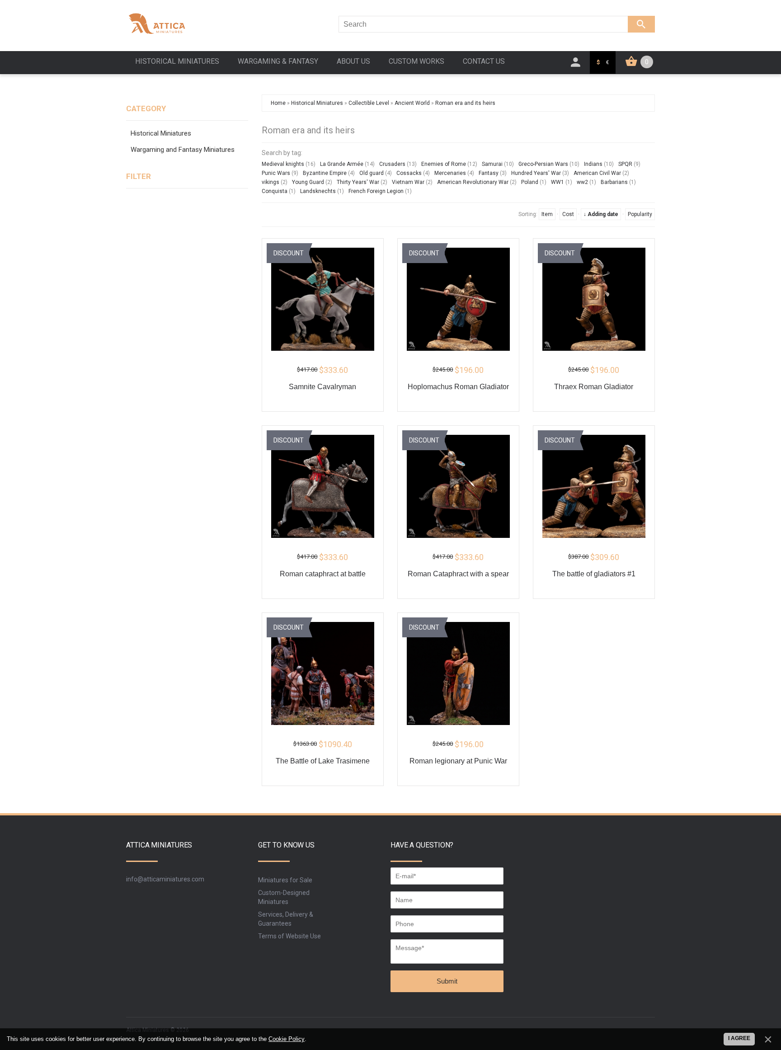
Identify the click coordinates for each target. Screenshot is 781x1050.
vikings (270, 182)
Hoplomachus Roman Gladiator (458, 387)
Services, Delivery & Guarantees (285, 919)
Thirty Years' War (358, 182)
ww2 (582, 182)
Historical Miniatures (161, 133)
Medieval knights (283, 164)
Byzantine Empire (325, 173)
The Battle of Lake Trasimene (323, 761)
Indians (593, 164)
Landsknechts (318, 191)
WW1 (557, 182)
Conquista (274, 191)
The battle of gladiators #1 (593, 574)
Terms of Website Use (289, 936)
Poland (529, 182)
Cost (568, 214)
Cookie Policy (286, 1039)
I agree (739, 1038)
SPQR (625, 164)
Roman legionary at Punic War (458, 761)
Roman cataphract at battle (323, 574)
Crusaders (392, 164)
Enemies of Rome (443, 164)
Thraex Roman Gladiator (593, 387)
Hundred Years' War (536, 173)
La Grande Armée (341, 164)
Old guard (371, 173)
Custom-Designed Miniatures (284, 897)
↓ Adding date (600, 214)
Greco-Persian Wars (543, 164)
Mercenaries (450, 173)
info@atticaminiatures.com (165, 879)
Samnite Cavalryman (322, 387)
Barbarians (614, 182)
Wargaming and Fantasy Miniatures (183, 150)
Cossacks (409, 173)
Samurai (492, 164)
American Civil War (597, 173)
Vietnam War (408, 182)
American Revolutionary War (472, 182)
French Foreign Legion (376, 191)
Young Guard (308, 182)
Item (547, 214)
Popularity (640, 214)
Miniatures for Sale (285, 880)
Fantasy (489, 173)
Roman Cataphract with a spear (458, 574)
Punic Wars (276, 173)
